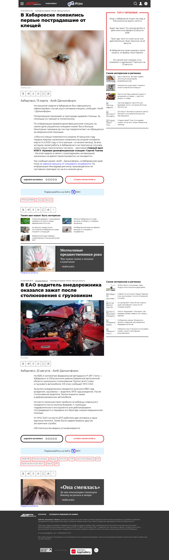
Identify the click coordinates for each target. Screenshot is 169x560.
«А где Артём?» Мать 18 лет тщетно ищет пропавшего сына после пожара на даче (132, 305)
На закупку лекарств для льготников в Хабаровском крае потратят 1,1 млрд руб (45, 229)
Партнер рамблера (61, 550)
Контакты (42, 514)
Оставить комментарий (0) (84, 180)
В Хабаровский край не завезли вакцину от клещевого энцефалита (87, 229)
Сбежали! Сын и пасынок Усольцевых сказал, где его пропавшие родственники (133, 331)
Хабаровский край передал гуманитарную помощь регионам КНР (46, 238)
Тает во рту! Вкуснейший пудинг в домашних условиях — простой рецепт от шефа (132, 96)
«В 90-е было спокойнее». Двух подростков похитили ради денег (131, 286)
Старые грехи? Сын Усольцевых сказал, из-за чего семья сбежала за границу (132, 122)
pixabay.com (26, 87)
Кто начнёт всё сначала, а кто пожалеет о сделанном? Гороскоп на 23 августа (127, 62)
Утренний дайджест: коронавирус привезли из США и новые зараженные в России (46, 221)
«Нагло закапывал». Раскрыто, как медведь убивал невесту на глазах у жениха (132, 313)
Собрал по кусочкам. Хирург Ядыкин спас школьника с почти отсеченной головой (133, 296)
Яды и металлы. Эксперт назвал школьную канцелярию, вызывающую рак (131, 79)
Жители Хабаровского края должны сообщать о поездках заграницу (86, 221)
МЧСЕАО (24, 357)
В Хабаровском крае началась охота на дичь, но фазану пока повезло (127, 51)
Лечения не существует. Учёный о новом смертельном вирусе (131, 86)
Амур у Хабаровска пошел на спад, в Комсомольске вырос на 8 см (127, 20)
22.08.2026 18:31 (27, 281)
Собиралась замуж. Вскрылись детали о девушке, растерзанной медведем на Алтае (131, 322)
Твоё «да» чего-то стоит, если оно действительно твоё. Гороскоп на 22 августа (127, 41)
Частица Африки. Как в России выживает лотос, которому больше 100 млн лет (132, 105)
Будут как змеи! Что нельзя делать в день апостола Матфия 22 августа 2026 (127, 30)
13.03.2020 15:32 (27, 11)
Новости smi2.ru (29, 273)
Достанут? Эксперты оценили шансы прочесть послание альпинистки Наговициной (133, 114)
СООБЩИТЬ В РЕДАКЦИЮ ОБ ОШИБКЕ (63, 514)
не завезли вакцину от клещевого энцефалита (65, 164)
